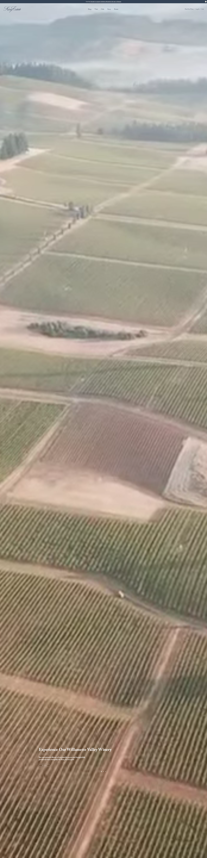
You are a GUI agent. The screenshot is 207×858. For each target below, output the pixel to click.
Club (102, 9)
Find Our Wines (189, 9)
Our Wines (44, 765)
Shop (89, 9)
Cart (202, 9)
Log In (197, 9)
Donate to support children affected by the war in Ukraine (106, 1)
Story (109, 9)
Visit (96, 9)
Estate (116, 9)
